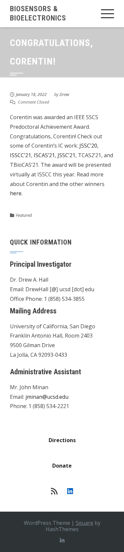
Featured (24, 215)
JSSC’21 (66, 155)
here (15, 193)
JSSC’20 (88, 145)
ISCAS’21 (44, 155)
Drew (64, 94)
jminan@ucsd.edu (46, 396)
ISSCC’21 (20, 155)
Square (84, 523)
